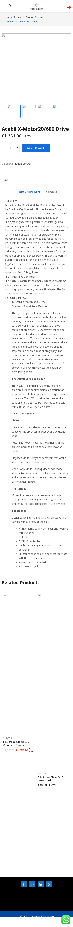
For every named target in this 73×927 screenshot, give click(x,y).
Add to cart (35, 148)
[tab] (29, 192)
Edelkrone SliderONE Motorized (50, 779)
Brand (51, 192)
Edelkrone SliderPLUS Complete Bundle (16, 743)
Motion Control (22, 163)
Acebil (5, 179)
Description (29, 192)
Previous (6, 68)
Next (66, 68)
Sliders (7, 738)
